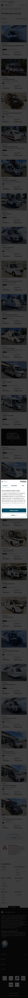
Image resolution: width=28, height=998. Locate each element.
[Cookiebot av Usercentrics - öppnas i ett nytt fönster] (20, 482)
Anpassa (13, 515)
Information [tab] (14, 485)
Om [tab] (23, 485)
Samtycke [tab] (5, 485)
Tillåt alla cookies (14, 510)
